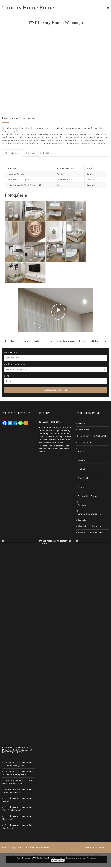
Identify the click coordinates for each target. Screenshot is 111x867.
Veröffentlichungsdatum (15, 364)
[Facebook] (4, 423)
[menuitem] (92, 451)
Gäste (6, 376)
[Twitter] (10, 423)
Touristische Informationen (90, 532)
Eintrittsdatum (10, 353)
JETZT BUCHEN (84, 442)
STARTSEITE (83, 423)
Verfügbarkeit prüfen (54, 390)
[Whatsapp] (20, 423)
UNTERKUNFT (84, 429)
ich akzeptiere (57, 860)
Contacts (82, 520)
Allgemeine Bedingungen (89, 526)
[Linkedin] (15, 423)
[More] (25, 423)
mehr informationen (89, 858)
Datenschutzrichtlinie (94, 847)
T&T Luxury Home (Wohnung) (92, 436)
